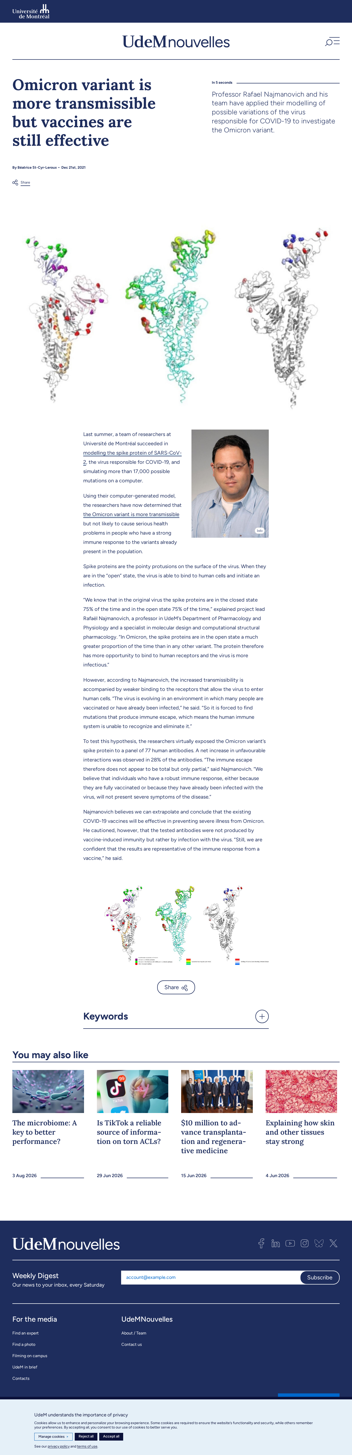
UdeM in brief (24, 1367)
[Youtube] (290, 1243)
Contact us (131, 1344)
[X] (333, 1243)
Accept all (111, 1436)
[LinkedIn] (276, 1243)
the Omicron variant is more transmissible (131, 514)
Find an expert (25, 1333)
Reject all (86, 1436)
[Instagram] (304, 1243)
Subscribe (319, 1277)
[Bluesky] (319, 1243)
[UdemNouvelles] (176, 41)
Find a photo (23, 1344)
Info (260, 531)
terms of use (87, 1446)
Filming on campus (29, 1355)
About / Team (133, 1333)
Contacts (20, 1378)
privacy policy (59, 1446)
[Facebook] (261, 1243)
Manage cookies (53, 1436)
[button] (332, 41)
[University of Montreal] (30, 11)
